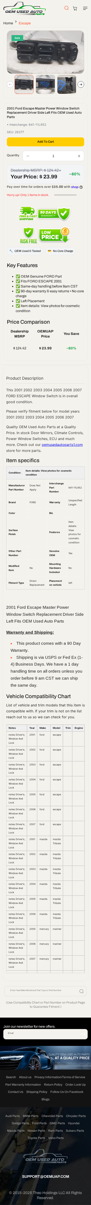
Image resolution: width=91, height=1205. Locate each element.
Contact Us (15, 1092)
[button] (84, 8)
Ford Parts (39, 1123)
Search (11, 1077)
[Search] (81, 991)
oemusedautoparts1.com (62, 444)
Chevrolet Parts (52, 1116)
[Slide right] (81, 84)
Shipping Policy (36, 1092)
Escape (25, 23)
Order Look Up (75, 1084)
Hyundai (74, 1123)
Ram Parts (55, 1130)
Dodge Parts (20, 1123)
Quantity (13, 155)
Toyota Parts (36, 1138)
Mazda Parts (16, 1130)
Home (8, 23)
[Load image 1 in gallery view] (24, 84)
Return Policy (53, 1084)
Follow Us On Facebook (66, 1092)
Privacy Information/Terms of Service (59, 1077)
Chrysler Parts (76, 1116)
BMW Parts (30, 1116)
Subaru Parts (75, 1130)
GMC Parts (57, 1123)
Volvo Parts (56, 1138)
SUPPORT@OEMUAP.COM (45, 1176)
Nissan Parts (36, 1130)
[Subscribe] (83, 1034)
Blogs (45, 1099)
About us (25, 1077)
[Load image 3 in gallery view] (66, 84)
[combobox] (45, 991)
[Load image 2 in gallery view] (45, 84)
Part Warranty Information (23, 1084)
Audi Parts (12, 1116)
